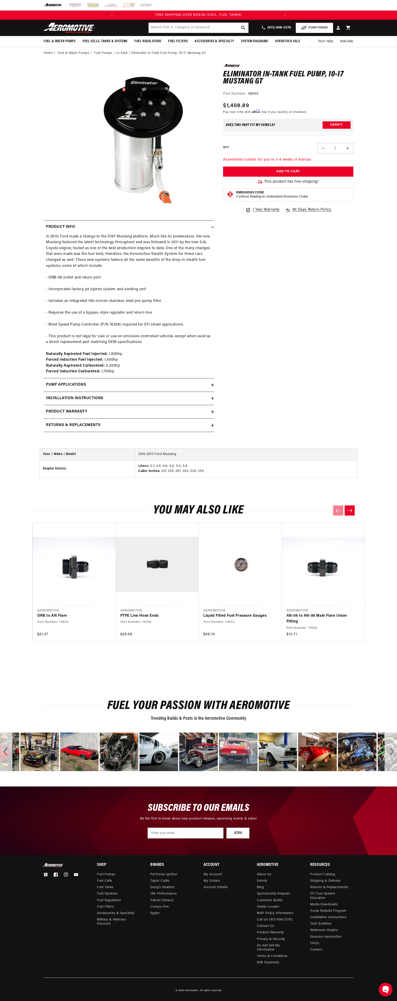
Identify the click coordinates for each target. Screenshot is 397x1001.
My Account (213, 874)
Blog (260, 887)
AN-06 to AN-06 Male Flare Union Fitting (316, 619)
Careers (316, 949)
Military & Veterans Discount (111, 922)
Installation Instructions (328, 917)
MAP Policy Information (275, 913)
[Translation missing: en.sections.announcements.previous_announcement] (111, 15)
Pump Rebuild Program (328, 911)
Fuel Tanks (105, 887)
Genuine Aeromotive (325, 937)
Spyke (154, 913)
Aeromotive (191, 990)
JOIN (238, 833)
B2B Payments (268, 962)
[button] (348, 27)
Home (48, 53)
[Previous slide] (338, 510)
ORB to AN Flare (52, 616)
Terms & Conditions (272, 956)
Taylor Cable (159, 881)
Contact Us (265, 926)
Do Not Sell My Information (268, 947)
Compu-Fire (159, 907)
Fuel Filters (105, 907)
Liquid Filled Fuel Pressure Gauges (235, 616)
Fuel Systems (107, 893)
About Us (264, 874)
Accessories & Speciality (115, 913)
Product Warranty (270, 932)
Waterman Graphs (324, 930)
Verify (336, 125)
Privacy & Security (271, 939)
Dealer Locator (268, 907)
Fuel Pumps (103, 53)
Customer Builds (270, 900)
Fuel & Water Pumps (73, 53)
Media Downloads (324, 904)
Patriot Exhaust (161, 900)
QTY (226, 147)
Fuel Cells (104, 881)
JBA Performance (163, 893)
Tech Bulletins (321, 924)
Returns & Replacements (329, 887)
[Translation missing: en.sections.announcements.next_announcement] (285, 15)
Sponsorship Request (273, 893)
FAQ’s (314, 943)
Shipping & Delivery (325, 881)
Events (262, 881)
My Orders (212, 881)
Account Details (216, 887)
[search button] (243, 28)
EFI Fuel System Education (322, 896)
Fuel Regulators (109, 900)
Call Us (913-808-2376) (275, 919)
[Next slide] (350, 510)
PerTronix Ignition (164, 874)
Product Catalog (322, 874)
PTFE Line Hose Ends (139, 616)
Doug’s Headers (162, 887)
